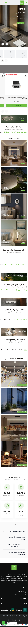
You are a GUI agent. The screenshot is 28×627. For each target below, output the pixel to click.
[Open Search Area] (6, 2)
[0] (2, 2)
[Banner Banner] (14, 119)
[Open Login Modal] (9, 2)
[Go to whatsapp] (3, 623)
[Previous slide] (6, 44)
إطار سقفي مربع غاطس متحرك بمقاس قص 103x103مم (17, 97)
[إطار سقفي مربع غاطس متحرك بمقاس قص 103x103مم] (16, 84)
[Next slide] (2, 44)
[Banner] (14, 153)
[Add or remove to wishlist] (25, 75)
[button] (26, 44)
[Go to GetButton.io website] (3, 625)
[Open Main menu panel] (26, 2)
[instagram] (19, 620)
